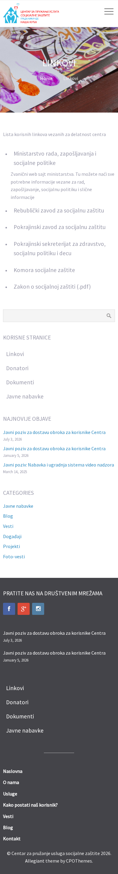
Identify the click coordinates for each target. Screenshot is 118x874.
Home (46, 78)
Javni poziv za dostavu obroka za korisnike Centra (54, 432)
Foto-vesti (14, 556)
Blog (8, 516)
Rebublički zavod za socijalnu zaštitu (59, 210)
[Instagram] (38, 609)
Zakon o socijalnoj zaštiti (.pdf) (52, 286)
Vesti (8, 526)
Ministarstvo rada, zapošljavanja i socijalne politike (55, 158)
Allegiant (34, 861)
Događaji (12, 536)
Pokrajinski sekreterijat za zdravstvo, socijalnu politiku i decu (60, 248)
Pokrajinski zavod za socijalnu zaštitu (60, 227)
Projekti (11, 546)
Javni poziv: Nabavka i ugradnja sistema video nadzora (58, 465)
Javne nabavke (18, 506)
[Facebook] (9, 609)
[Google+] (24, 609)
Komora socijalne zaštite (44, 270)
